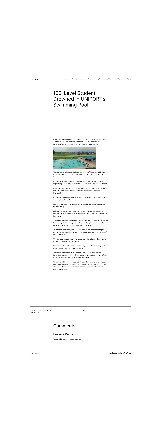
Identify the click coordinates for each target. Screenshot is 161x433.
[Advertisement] (80, 12)
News (51, 310)
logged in (65, 339)
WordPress (127, 353)
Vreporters (34, 79)
